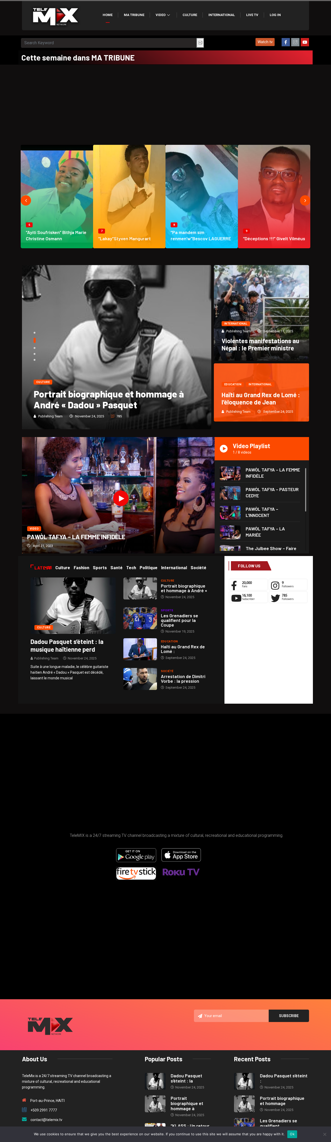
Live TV (252, 15)
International (221, 15)
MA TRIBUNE (134, 15)
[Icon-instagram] (295, 42)
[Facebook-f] (286, 42)
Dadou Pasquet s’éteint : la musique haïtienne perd (67, 645)
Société (167, 671)
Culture (190, 15)
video (34, 528)
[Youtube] (305, 42)
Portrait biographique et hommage (282, 1100)
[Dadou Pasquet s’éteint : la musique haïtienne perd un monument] (73, 605)
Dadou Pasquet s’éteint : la (186, 1078)
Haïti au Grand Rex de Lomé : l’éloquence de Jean (261, 398)
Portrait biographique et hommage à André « (184, 588)
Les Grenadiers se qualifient (278, 1123)
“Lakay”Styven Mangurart (124, 238)
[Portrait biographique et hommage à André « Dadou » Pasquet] (140, 588)
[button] (265, 42)
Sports (167, 610)
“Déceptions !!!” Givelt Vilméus (274, 238)
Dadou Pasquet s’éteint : (283, 1078)
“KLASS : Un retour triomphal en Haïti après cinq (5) (110, 399)
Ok (292, 1134)
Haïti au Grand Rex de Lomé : (183, 649)
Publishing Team (50, 416)
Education (232, 384)
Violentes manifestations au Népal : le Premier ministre (260, 344)
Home (107, 15)
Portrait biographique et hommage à (187, 1103)
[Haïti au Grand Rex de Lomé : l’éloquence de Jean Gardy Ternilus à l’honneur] (140, 649)
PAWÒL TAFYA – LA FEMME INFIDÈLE (76, 536)
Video (161, 15)
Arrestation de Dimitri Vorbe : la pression (183, 678)
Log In (275, 15)
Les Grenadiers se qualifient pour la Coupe (179, 620)
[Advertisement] (165, 103)
